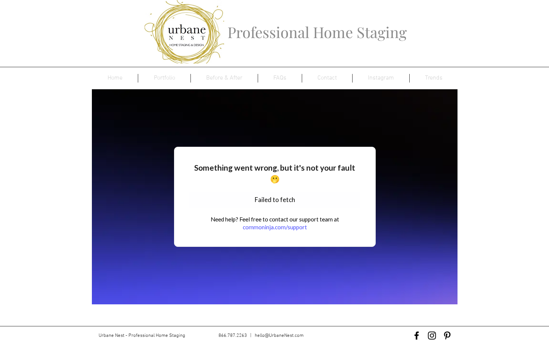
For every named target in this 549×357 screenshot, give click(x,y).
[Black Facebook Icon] (416, 335)
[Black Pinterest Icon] (447, 335)
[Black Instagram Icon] (432, 335)
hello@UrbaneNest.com (279, 336)
